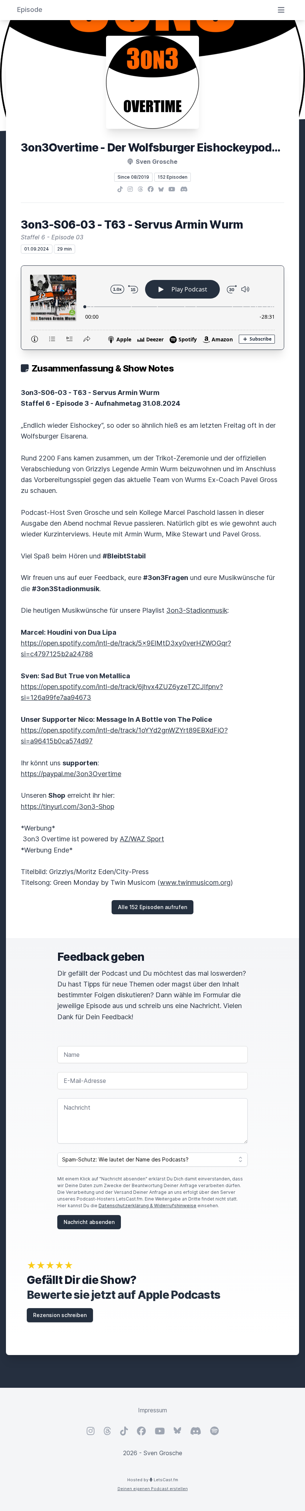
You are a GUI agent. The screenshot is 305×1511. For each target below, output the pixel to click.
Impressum (152, 1410)
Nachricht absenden (89, 1222)
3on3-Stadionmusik (196, 610)
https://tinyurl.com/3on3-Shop (67, 806)
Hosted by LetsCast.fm (152, 1479)
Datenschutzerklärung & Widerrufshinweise (147, 1205)
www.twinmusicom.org (195, 882)
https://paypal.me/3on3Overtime (71, 774)
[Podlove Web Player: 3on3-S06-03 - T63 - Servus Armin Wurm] (152, 308)
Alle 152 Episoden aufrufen (152, 907)
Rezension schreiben (60, 1315)
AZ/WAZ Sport (142, 839)
